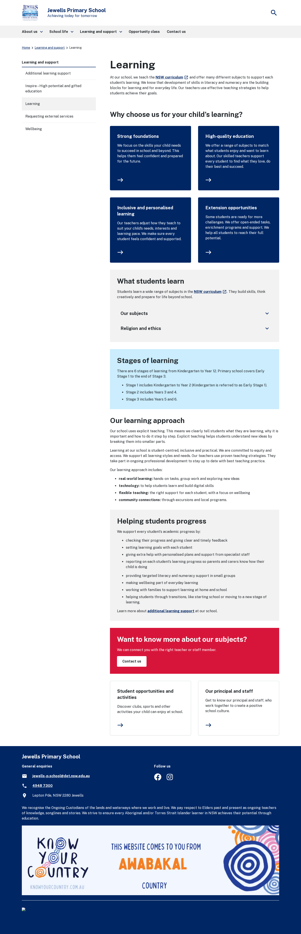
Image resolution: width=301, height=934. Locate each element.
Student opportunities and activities (145, 694)
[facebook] (157, 779)
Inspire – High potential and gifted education (53, 88)
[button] (32, 32)
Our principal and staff (229, 691)
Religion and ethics (195, 328)
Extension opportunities (231, 207)
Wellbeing (33, 129)
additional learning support (170, 611)
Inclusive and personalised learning (145, 211)
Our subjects (195, 313)
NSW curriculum (172, 77)
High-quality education (229, 136)
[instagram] (170, 779)
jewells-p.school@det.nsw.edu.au (61, 776)
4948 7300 (42, 786)
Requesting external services (49, 116)
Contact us (131, 661)
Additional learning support (48, 73)
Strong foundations (138, 136)
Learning (32, 104)
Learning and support (50, 47)
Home (26, 47)
